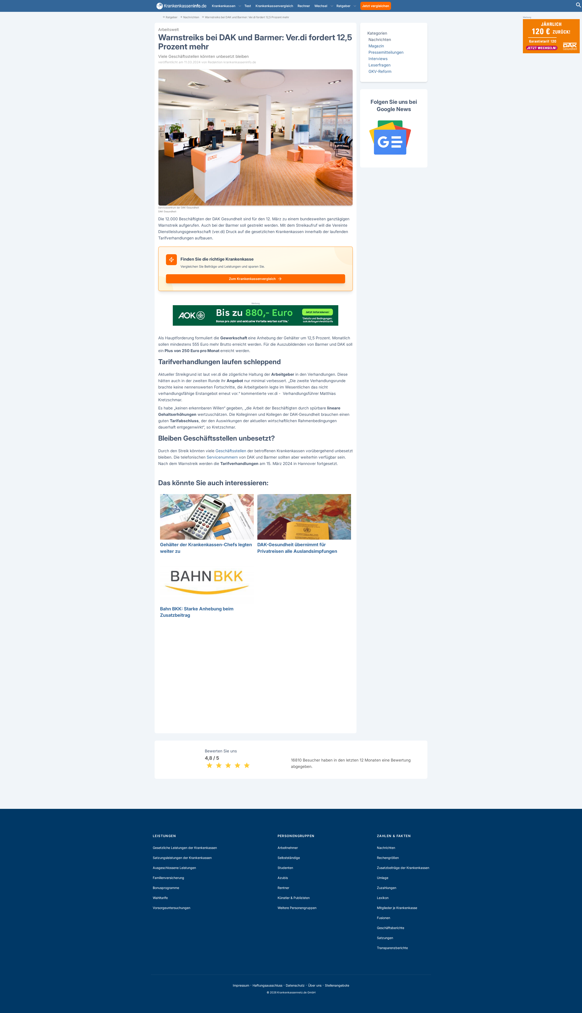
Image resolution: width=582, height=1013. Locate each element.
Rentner (283, 888)
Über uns (314, 985)
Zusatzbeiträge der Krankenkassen (403, 868)
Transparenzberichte (392, 948)
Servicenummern (222, 457)
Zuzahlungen (386, 888)
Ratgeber (343, 6)
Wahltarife (160, 898)
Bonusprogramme (166, 888)
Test (247, 6)
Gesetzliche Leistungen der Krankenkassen (185, 848)
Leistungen (164, 836)
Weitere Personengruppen (297, 908)
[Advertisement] (255, 671)
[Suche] (578, 5)
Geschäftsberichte (390, 928)
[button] (240, 6)
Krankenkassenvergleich (274, 6)
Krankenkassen (223, 6)
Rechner (304, 6)
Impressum (241, 985)
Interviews (378, 58)
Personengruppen (296, 836)
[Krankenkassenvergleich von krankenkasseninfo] (180, 6)
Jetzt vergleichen (375, 6)
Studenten (285, 868)
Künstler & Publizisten (294, 898)
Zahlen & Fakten (394, 836)
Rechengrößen (388, 858)
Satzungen (385, 938)
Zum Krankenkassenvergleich (252, 279)
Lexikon (383, 898)
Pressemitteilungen (386, 52)
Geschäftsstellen (231, 450)
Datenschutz (295, 985)
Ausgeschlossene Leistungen (174, 868)
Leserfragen (380, 65)
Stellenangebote (337, 985)
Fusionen (383, 918)
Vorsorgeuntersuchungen (171, 908)
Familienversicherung (168, 878)
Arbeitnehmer (288, 848)
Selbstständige (289, 858)
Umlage (382, 878)
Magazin (376, 45)
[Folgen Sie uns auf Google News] (393, 137)
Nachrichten (386, 848)
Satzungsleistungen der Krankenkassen (182, 858)
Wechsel (320, 6)
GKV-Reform (380, 71)
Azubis (283, 878)
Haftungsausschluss (267, 985)
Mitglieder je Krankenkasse (397, 908)
